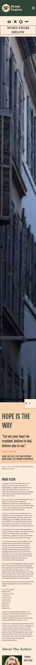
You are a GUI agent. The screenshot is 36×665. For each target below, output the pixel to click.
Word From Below (18, 30)
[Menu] (33, 8)
